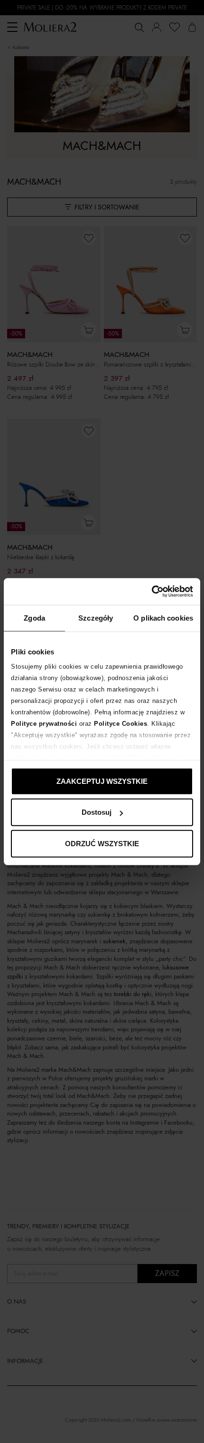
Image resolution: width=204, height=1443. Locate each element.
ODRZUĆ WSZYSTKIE (102, 843)
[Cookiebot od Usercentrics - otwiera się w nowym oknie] (151, 591)
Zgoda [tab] (34, 617)
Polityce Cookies (120, 723)
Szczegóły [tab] (95, 617)
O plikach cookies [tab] (163, 617)
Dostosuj (96, 812)
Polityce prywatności (44, 723)
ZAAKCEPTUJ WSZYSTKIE (102, 781)
